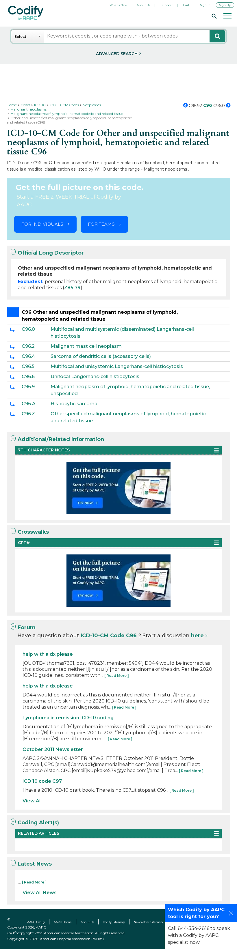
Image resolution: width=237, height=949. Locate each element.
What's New (118, 5)
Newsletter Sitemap (148, 922)
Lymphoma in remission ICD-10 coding (68, 717)
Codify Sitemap (114, 922)
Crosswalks (33, 532)
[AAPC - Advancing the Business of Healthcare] (25, 13)
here (197, 635)
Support (167, 5)
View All (32, 801)
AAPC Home (63, 922)
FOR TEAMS (101, 224)
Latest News (35, 864)
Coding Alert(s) (38, 822)
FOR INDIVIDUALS (42, 224)
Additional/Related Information (61, 439)
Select (20, 36)
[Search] (213, 15)
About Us (143, 5)
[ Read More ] (116, 675)
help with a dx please (48, 654)
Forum (27, 627)
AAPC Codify (36, 922)
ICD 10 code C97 (42, 781)
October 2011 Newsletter (53, 749)
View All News (40, 892)
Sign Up (225, 5)
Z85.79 (72, 287)
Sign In (205, 5)
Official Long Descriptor (51, 253)
